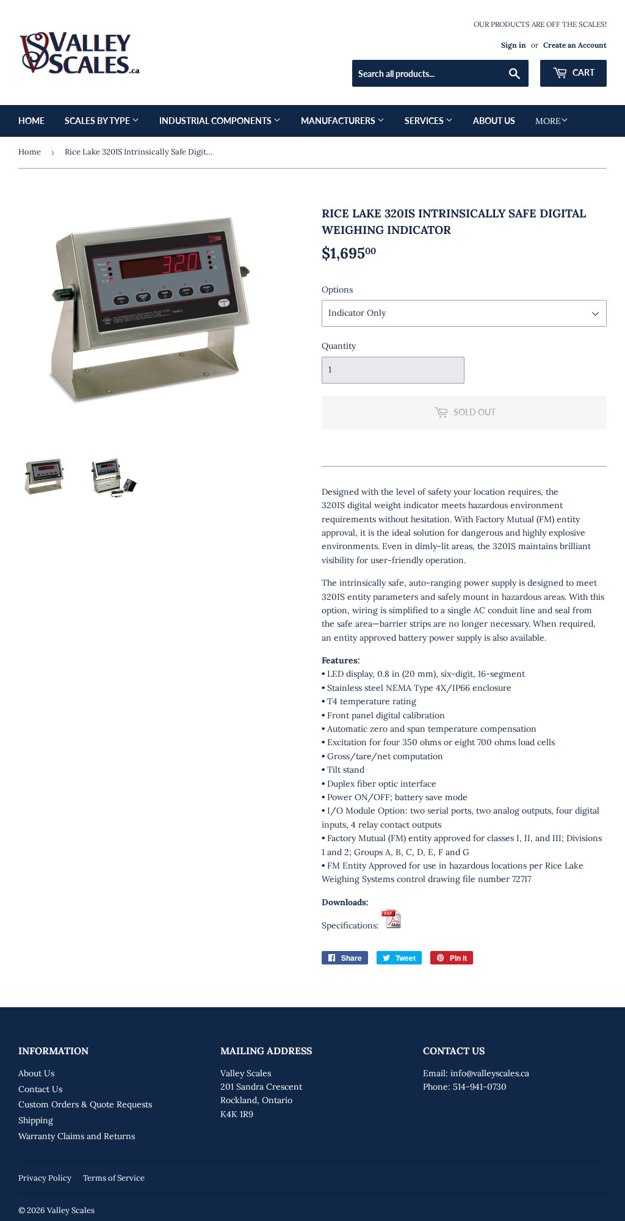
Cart (582, 72)
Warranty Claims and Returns (76, 1136)
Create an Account (575, 44)
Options (337, 289)
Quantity (339, 345)
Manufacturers (339, 120)
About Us (494, 120)
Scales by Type (98, 120)
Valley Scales (71, 1210)
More (548, 120)
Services (425, 120)
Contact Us (40, 1089)
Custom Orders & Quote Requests (85, 1104)
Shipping (35, 1120)
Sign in (513, 44)
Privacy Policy (44, 1178)
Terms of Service (114, 1178)
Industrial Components (216, 120)
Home (31, 120)
